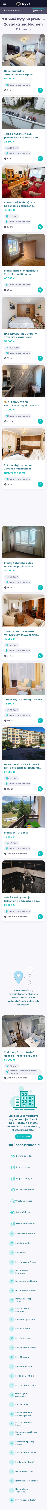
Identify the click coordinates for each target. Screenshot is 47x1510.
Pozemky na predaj (25, 1189)
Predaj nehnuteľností (26, 1223)
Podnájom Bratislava (25, 1233)
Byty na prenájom (24, 1178)
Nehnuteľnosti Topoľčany (22, 1490)
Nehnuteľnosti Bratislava (22, 1271)
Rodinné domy (23, 1212)
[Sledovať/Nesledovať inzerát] (40, 90)
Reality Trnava (22, 1404)
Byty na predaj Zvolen (25, 1500)
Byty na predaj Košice (25, 1347)
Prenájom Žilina (22, 1328)
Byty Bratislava (22, 1338)
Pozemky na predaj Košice (24, 1443)
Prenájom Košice (23, 1243)
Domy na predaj (23, 1156)
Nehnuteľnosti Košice (25, 1290)
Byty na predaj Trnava (26, 1262)
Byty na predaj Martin (25, 1452)
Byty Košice (20, 1252)
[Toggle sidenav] (5, 4)
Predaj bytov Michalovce (21, 1395)
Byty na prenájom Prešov (23, 1423)
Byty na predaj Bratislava (22, 1310)
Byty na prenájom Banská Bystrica (23, 1414)
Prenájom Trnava (23, 1366)
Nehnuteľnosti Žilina (24, 1471)
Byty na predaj (23, 1167)
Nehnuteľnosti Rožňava (26, 1481)
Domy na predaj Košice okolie (26, 1433)
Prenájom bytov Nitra (25, 1319)
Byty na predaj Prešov (25, 1385)
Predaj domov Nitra (24, 1376)
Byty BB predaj (22, 1357)
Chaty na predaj (24, 1201)
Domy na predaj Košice (26, 1281)
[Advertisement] (23, 507)
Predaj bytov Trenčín (25, 1462)
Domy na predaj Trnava (23, 1300)
